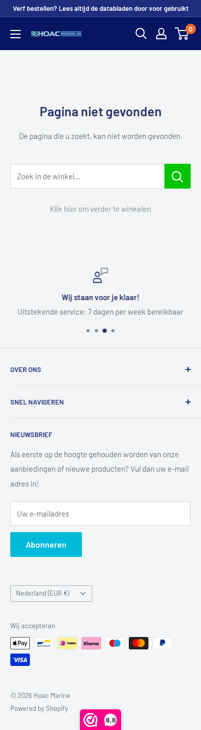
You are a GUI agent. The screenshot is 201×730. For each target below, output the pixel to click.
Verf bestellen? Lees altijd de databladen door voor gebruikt (101, 8)
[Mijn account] (161, 33)
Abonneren (46, 544)
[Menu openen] (15, 34)
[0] (182, 33)
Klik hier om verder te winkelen (100, 208)
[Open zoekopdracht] (141, 33)
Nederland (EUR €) (42, 593)
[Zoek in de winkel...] (177, 176)
